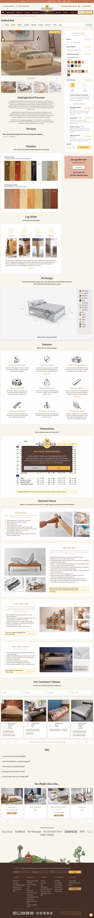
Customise (35, 468)
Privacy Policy (35, 463)
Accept (58, 468)
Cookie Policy (49, 463)
